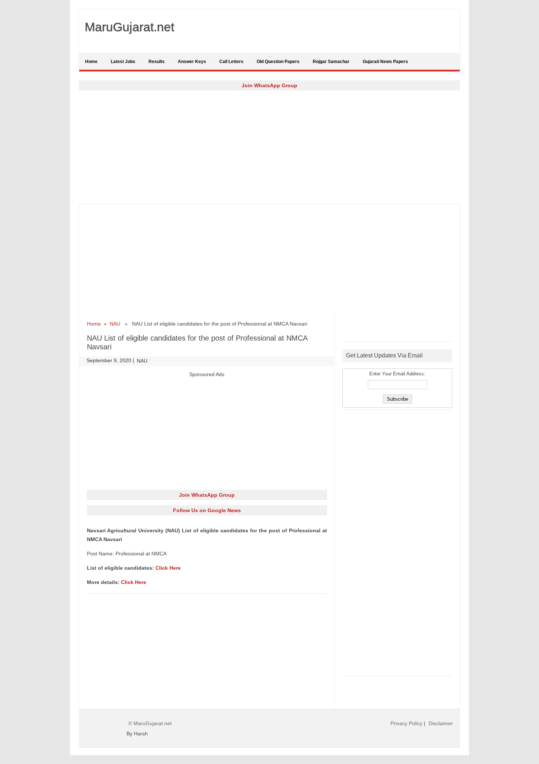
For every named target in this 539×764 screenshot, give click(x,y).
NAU (115, 324)
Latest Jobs (123, 61)
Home (91, 61)
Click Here (168, 568)
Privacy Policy (406, 723)
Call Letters (231, 61)
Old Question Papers (278, 61)
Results (156, 61)
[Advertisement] (269, 147)
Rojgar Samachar (331, 61)
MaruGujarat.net (129, 27)
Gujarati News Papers (385, 61)
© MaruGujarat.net (150, 723)
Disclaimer (441, 723)
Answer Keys (192, 61)
